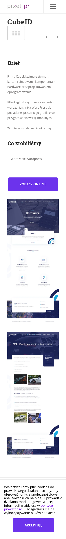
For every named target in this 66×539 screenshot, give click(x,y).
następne (46, 36)
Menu (49, 2)
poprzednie (58, 36)
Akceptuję (33, 525)
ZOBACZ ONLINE (33, 184)
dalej (16, 33)
